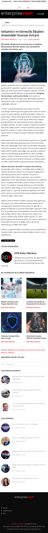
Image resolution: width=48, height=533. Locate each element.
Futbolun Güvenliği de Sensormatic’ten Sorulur (36, 303)
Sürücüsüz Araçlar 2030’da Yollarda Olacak (36, 337)
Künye (5, 508)
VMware (11, 352)
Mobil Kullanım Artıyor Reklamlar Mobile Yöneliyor (26, 391)
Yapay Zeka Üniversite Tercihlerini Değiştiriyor (28, 1)
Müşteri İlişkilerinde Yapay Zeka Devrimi (9, 303)
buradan (43, 232)
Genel (30, 39)
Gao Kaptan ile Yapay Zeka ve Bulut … (26, 478)
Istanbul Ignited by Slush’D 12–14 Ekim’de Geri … (29, 451)
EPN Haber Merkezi (8, 39)
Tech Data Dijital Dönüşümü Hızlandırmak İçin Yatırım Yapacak (28, 404)
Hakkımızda (7, 511)
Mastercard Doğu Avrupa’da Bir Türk (25, 438)
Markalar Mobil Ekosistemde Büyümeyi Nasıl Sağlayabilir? (28, 377)
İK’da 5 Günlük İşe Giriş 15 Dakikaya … (25, 424)
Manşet (37, 39)
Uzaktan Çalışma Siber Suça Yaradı (10, 337)
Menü (39, 14)
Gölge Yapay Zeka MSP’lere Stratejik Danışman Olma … (29, 466)
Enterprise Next (17, 524)
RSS (4, 513)
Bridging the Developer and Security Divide (24, 350)
